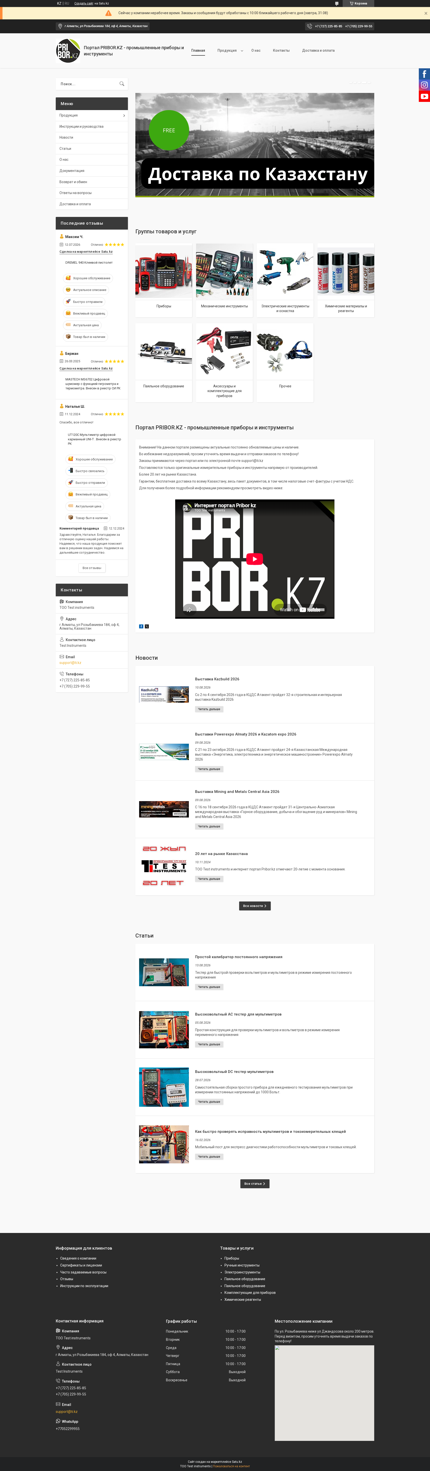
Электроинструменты (242, 1272)
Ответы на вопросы (75, 193)
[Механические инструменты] (224, 271)
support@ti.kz (70, 663)
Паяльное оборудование (163, 386)
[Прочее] (285, 351)
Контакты (281, 50)
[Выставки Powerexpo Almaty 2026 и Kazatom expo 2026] (164, 752)
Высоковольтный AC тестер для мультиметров (238, 1014)
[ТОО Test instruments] (68, 51)
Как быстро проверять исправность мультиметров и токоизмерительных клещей (270, 1131)
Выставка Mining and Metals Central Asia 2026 (237, 791)
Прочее (285, 386)
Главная (198, 50)
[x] (147, 627)
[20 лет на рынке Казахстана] (164, 867)
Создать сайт (83, 3)
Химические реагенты (242, 1300)
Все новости (253, 906)
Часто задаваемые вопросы (83, 1272)
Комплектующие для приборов (250, 1293)
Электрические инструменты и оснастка (285, 308)
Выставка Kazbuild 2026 (217, 679)
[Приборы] (163, 271)
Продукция (227, 50)
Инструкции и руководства (81, 126)
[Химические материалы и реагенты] (346, 271)
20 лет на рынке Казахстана (221, 854)
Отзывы (66, 1279)
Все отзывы (92, 568)
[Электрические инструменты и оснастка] (285, 271)
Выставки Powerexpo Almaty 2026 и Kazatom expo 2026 (245, 734)
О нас (256, 50)
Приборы (164, 306)
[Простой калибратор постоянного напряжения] (164, 972)
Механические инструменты (224, 306)
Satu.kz (237, 1462)
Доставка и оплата (318, 50)
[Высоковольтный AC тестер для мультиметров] (164, 1030)
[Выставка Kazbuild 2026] (164, 694)
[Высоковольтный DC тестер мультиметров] (164, 1087)
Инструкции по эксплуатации (84, 1286)
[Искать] (122, 84)
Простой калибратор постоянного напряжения (238, 957)
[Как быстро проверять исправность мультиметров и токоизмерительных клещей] (164, 1144)
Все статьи (253, 1183)
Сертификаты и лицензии (81, 1265)
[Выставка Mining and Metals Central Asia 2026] (164, 809)
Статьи (65, 149)
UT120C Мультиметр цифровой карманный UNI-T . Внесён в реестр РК (94, 439)
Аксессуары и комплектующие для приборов (225, 391)
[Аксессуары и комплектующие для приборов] (224, 351)
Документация (71, 171)
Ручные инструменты (242, 1265)
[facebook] (141, 627)
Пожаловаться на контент (231, 1466)
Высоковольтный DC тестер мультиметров (234, 1071)
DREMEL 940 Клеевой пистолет (89, 262)
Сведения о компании (78, 1258)
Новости (66, 137)
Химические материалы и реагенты (346, 308)
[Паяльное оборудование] (163, 351)
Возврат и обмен (73, 182)
